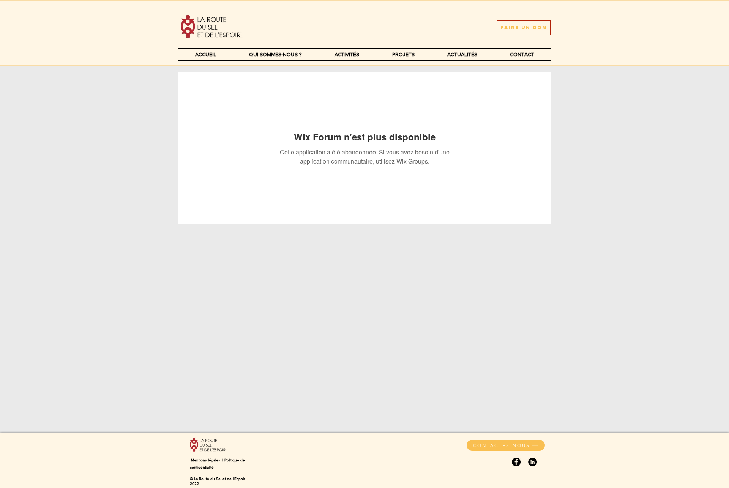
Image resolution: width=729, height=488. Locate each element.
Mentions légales (206, 460)
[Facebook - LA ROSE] (516, 462)
